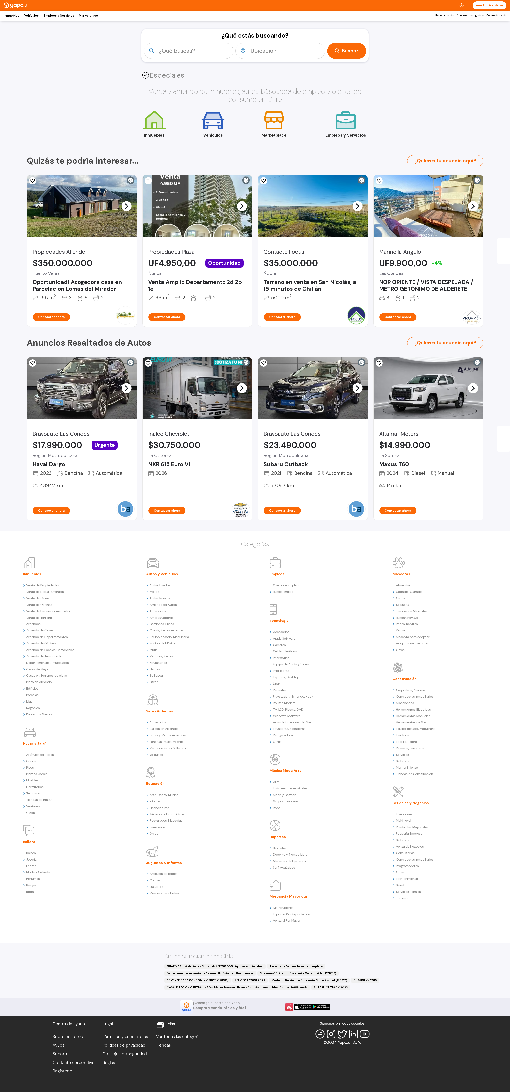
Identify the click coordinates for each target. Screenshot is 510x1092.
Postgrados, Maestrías (166, 821)
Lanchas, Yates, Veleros (167, 742)
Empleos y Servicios (59, 16)
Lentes (31, 866)
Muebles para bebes (164, 893)
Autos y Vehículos (162, 574)
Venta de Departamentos (45, 592)
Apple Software (284, 638)
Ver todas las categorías (179, 1036)
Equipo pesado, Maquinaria (169, 637)
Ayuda (59, 1045)
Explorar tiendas (445, 15)
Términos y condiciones (125, 1036)
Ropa (30, 892)
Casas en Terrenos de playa (46, 675)
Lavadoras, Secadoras (289, 729)
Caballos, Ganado (409, 592)
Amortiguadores (162, 618)
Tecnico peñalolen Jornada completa (296, 966)
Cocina (31, 761)
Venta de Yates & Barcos (168, 748)
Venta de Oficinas (39, 605)
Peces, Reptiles (407, 624)
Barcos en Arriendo (164, 729)
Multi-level (403, 821)
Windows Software (286, 716)
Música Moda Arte (286, 770)
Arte (276, 782)
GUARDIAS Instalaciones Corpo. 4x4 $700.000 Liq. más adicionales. (215, 966)
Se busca (33, 793)
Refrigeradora (283, 735)
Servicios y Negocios (411, 803)
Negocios (33, 708)
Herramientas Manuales (413, 716)
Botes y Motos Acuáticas (168, 735)
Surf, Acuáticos (284, 867)
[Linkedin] (353, 1034)
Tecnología (279, 620)
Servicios (402, 755)
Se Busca (156, 675)
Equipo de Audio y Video (291, 664)
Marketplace (88, 16)
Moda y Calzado (38, 872)
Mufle (154, 650)
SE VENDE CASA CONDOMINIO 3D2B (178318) (198, 980)
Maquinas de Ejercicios (289, 861)
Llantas (155, 669)
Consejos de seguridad (470, 15)
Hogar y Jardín (36, 743)
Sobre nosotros (68, 1036)
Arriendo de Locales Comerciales (50, 650)
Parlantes (280, 690)
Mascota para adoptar (413, 637)
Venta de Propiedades (42, 585)
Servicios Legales (408, 892)
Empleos (277, 574)
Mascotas (401, 574)
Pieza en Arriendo (39, 682)
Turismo (402, 898)
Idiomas (155, 801)
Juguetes (156, 887)
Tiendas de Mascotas (412, 611)
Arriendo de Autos (163, 605)
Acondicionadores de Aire (292, 722)
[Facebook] (320, 1034)
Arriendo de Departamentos (47, 637)
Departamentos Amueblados (47, 663)
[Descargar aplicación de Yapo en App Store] (303, 1007)
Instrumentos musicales (290, 788)
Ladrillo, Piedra (406, 742)
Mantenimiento (407, 767)
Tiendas (163, 1045)
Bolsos (31, 853)
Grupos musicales (286, 801)
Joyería (31, 859)
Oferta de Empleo (286, 585)
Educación (155, 783)
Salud (400, 885)
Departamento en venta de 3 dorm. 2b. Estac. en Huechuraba (210, 973)
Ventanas (33, 806)
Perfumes (33, 879)
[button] (126, 206)
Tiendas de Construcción (414, 774)
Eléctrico (402, 735)
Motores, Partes (161, 656)
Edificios (32, 688)
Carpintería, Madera (410, 690)
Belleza (29, 841)
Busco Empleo (283, 592)
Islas (29, 701)
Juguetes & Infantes (164, 862)
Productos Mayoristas (412, 827)
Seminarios (157, 827)
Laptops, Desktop (286, 677)
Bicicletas (280, 848)
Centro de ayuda (496, 15)
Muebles (32, 780)
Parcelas (32, 695)
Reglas (109, 1062)
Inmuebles (11, 16)
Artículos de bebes (163, 874)
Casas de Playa (37, 669)
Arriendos (33, 624)
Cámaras (279, 645)
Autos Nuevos (160, 598)
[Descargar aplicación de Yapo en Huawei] (289, 1007)
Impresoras (281, 671)
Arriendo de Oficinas (41, 643)
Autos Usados (160, 585)
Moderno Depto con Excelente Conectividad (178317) (309, 980)
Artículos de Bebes (40, 755)
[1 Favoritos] (263, 180)
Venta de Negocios (410, 846)
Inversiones (404, 814)
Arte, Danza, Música (164, 795)
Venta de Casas (37, 598)
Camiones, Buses (162, 624)
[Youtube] (364, 1034)
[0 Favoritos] (32, 180)
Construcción (405, 678)
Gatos (400, 598)
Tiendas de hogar (39, 800)
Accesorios (158, 611)
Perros (401, 630)
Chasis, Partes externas (167, 630)
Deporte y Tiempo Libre (290, 854)
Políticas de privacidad (124, 1045)
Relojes (31, 885)
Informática (281, 658)
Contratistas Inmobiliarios (415, 696)
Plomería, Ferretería (410, 748)
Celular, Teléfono (285, 651)
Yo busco (156, 755)
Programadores (407, 866)
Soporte (60, 1054)
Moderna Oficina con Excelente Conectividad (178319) (298, 973)
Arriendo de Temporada (43, 656)
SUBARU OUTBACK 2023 (331, 987)
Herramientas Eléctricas (413, 709)
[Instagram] (331, 1034)
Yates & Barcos (159, 711)
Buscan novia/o (407, 618)
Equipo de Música (162, 643)
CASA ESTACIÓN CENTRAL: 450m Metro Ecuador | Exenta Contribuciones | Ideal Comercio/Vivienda (237, 987)
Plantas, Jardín (36, 774)
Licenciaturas (159, 808)
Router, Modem (284, 703)
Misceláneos (405, 703)
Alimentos (403, 585)
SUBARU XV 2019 (365, 980)
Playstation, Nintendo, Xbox (293, 696)
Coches (155, 880)
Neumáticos (158, 663)
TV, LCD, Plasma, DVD (288, 709)
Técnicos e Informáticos (167, 814)
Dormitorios (35, 787)
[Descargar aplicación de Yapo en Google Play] (321, 1007)
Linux (276, 683)
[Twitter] (342, 1034)
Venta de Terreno (39, 618)
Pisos (30, 767)
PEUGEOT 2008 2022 (250, 980)
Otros (30, 813)
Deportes (278, 836)
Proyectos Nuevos (39, 714)
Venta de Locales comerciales (48, 611)
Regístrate (62, 1071)
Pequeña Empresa (409, 833)
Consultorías (405, 853)
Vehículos (31, 16)
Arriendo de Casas (39, 630)
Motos (154, 592)
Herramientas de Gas (411, 722)
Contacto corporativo (74, 1062)
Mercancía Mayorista (288, 896)
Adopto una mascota (412, 643)
